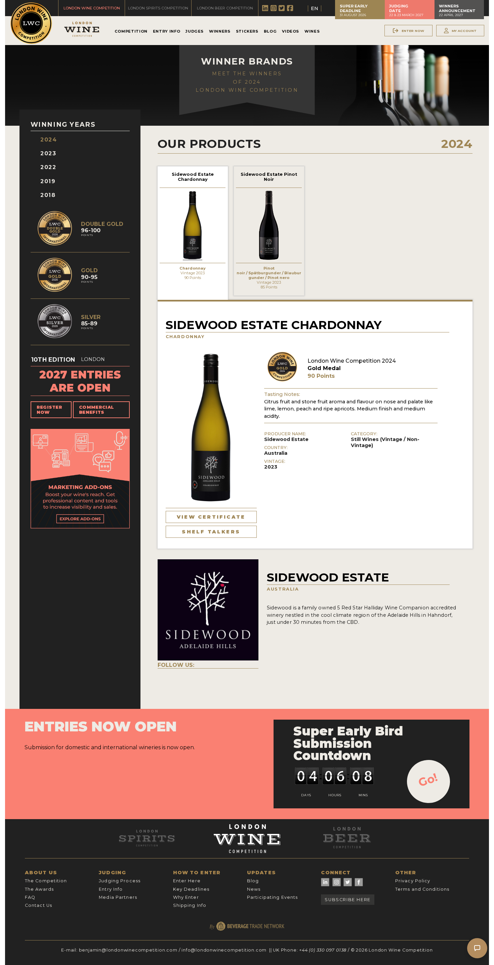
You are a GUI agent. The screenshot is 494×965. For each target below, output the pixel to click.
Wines (312, 31)
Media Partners (118, 897)
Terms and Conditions (422, 889)
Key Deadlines (191, 889)
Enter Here (187, 880)
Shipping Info (190, 905)
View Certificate (211, 517)
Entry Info (166, 31)
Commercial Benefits (96, 410)
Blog (270, 31)
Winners (219, 31)
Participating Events (272, 897)
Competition (131, 31)
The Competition (46, 880)
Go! (428, 780)
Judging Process (119, 880)
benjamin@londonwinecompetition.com (128, 950)
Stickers (247, 31)
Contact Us (38, 905)
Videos (290, 31)
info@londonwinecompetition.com (223, 950)
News (253, 889)
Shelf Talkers (211, 532)
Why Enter (186, 897)
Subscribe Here (347, 899)
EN (314, 8)
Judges (195, 31)
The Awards (39, 889)
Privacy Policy (412, 880)
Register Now (50, 410)
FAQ (30, 897)
